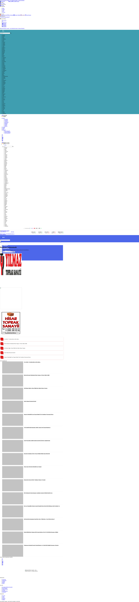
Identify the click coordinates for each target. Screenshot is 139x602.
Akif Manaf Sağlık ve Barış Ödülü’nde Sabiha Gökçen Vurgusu (14, 348)
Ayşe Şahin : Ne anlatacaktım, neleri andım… (11, 339)
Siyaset (3, 9)
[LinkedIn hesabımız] (2, 140)
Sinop (3, 8)
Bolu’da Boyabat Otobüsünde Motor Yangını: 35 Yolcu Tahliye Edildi (15, 343)
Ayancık (5, 121)
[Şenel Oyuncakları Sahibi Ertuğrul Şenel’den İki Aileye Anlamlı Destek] (12, 451)
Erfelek (5, 124)
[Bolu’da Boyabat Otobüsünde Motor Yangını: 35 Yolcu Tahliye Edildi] (12, 386)
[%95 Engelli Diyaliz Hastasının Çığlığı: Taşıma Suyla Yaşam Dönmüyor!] (12, 438)
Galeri (11, 1)
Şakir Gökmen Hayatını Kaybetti (9, 352)
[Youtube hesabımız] (2, 137)
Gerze (5, 125)
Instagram (5, 22)
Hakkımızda (4, 580)
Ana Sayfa (3, 1)
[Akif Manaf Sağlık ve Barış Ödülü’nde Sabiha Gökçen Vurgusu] (12, 399)
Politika (3, 599)
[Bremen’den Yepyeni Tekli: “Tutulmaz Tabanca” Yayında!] (12, 490)
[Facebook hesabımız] (2, 134)
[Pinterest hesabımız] (2, 138)
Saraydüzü (6, 122)
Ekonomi (3, 598)
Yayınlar (2, 5)
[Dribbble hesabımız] (2, 139)
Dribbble (4, 25)
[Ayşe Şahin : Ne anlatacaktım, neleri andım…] (12, 373)
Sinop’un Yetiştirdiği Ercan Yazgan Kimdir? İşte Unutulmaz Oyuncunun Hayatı (17, 357)
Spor (3, 11)
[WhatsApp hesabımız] (41, 228)
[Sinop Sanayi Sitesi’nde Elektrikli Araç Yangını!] (12, 477)
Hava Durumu (10, 15)
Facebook (4, 20)
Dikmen (5, 123)
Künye (3, 583)
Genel (3, 10)
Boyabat (5, 119)
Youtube (4, 23)
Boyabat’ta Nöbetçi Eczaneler (7, 587)
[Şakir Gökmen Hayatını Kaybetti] (12, 412)
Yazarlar (17, 1)
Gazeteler (23, 15)
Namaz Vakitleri (17, 15)
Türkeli (5, 126)
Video (14, 1)
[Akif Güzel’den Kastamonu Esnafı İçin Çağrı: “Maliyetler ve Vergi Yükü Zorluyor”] (12, 530)
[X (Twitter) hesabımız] (2, 21)
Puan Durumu (28, 15)
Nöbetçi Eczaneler (4, 15)
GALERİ (6, 142)
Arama (7, 1)
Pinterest (4, 24)
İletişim (3, 582)
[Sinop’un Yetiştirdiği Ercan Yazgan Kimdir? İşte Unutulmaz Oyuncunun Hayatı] (12, 425)
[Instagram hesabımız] (2, 136)
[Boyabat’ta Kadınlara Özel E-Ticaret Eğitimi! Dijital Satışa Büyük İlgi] (12, 464)
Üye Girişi (3, 3)
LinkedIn (4, 26)
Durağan (5, 120)
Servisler (3, 12)
